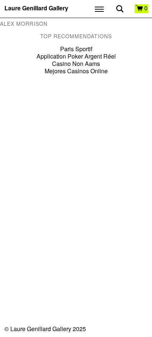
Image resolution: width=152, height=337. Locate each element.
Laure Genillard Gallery (36, 8)
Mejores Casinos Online (76, 71)
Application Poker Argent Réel (76, 56)
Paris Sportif (76, 49)
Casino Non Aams (76, 63)
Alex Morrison (24, 23)
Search (120, 9)
